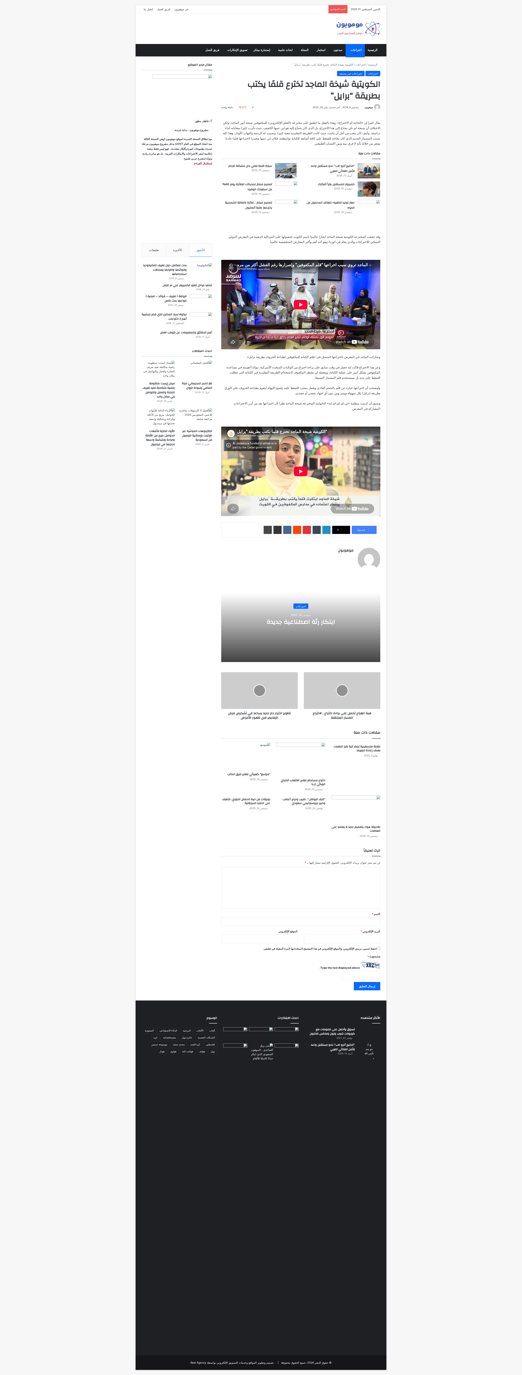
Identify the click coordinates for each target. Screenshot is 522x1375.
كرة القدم (195, 1044)
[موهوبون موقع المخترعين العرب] (358, 29)
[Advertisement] (177, 204)
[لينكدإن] (326, 530)
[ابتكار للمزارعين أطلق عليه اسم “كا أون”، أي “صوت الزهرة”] (235, 1056)
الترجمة (187, 1030)
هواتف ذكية (187, 1051)
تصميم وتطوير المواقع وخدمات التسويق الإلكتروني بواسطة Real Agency (232, 1362)
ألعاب (212, 1030)
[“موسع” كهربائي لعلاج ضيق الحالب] (245, 756)
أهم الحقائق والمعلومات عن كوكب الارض (186, 332)
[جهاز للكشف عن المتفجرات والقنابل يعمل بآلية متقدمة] (261, 1034)
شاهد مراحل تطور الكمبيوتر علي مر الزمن (187, 285)
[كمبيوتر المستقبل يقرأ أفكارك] (369, 189)
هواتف (202, 1051)
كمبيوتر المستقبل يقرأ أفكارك (336, 184)
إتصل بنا (148, 9)
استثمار (321, 50)
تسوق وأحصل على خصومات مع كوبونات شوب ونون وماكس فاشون (332, 1032)
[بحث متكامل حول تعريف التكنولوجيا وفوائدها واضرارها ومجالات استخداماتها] (201, 270)
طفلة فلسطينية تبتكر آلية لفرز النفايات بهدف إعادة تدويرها (357, 748)
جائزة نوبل (187, 1037)
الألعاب (199, 1030)
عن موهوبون (181, 9)
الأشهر (200, 250)
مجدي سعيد (179, 1044)
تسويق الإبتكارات (237, 50)
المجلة (305, 50)
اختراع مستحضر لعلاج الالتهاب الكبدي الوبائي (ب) (303, 782)
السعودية (149, 1030)
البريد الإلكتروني (370, 931)
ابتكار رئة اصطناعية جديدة (301, 621)
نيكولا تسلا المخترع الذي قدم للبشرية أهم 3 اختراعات (164, 317)
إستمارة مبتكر (261, 50)
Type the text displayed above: (340, 967)
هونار (162, 1051)
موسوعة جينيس (159, 1044)
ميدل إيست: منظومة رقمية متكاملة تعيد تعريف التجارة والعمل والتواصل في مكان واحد (159, 390)
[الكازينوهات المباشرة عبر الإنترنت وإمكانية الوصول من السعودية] (195, 417)
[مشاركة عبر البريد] (277, 530)
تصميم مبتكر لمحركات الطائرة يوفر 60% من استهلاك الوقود (247, 187)
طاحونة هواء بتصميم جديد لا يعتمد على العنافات (356, 829)
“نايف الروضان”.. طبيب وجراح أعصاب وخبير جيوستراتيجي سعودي (304, 801)
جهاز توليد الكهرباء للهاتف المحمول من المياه (331, 205)
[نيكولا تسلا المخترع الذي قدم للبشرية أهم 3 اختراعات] (201, 319)
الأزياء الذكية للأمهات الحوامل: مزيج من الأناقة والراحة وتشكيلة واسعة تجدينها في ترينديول (160, 437)
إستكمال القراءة (202, 163)
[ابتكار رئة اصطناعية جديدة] (287, 1034)
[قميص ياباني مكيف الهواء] (287, 1053)
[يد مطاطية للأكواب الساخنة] (235, 1034)
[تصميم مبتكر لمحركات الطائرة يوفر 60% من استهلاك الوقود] (286, 189)
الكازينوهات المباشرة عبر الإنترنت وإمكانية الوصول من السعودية (197, 435)
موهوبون (368, 107)
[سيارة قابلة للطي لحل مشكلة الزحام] (286, 170)
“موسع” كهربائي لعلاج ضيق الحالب (248, 774)
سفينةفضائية (169, 1037)
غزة (155, 1037)
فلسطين (210, 1044)
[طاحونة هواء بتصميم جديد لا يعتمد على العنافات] (355, 809)
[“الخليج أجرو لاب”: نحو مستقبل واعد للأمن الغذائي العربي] (369, 170)
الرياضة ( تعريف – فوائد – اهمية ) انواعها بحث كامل (166, 298)
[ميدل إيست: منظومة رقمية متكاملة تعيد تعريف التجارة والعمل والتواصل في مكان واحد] (158, 370)
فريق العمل (163, 9)
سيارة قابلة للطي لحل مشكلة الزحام (250, 166)
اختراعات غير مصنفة (350, 73)
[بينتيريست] (307, 530)
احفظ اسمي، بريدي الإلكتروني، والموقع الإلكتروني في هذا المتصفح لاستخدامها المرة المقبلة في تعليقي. (320, 948)
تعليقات (154, 250)
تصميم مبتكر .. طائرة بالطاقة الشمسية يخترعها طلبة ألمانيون (248, 205)
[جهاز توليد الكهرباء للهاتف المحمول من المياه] (369, 207)
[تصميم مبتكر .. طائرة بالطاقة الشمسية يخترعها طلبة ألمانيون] (286, 210)
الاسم (376, 914)
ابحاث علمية (285, 50)
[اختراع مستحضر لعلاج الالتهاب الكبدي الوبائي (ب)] (300, 759)
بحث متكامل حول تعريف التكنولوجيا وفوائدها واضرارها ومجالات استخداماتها (165, 270)
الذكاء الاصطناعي (168, 1030)
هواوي (173, 1051)
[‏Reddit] (297, 530)
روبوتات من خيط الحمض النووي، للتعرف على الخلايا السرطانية (246, 801)
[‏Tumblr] (317, 530)
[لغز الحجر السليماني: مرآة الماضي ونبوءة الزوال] (195, 370)
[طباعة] (268, 530)
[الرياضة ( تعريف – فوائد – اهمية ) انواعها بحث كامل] (201, 301)
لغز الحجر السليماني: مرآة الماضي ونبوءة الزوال (197, 386)
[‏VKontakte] (287, 530)
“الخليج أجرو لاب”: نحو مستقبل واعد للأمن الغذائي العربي (333, 168)
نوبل (213, 1051)
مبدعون (338, 50)
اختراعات (356, 50)
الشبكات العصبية (206, 1037)
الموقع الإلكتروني (288, 931)
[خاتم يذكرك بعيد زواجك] (261, 1052)
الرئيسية (372, 50)
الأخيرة (177, 250)
